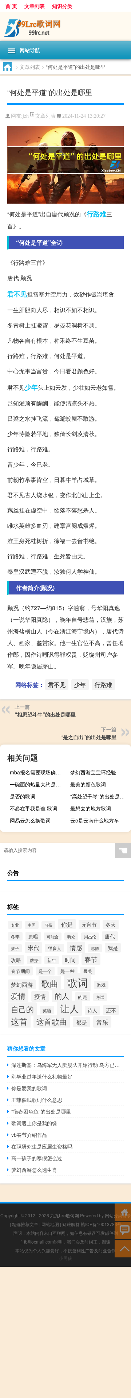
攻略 (16, 959)
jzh (26, 116)
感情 (95, 948)
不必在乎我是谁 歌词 (33, 808)
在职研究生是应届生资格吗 (41, 1146)
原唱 (33, 936)
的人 (62, 995)
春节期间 (20, 970)
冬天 (111, 924)
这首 (19, 1021)
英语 (47, 1010)
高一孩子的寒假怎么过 (36, 1158)
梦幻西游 (22, 984)
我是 (113, 947)
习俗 (48, 925)
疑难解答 (71, 1224)
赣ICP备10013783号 (101, 1224)
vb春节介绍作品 (29, 1134)
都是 (81, 1022)
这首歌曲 (51, 1021)
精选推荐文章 (25, 1224)
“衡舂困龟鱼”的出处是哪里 (41, 1111)
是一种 (67, 971)
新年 (51, 960)
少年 (31, 387)
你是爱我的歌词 (29, 1088)
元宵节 (89, 924)
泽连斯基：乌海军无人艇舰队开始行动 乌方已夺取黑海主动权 (67, 1064)
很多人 (54, 948)
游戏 (101, 985)
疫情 (40, 996)
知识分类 (62, 5)
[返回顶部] (123, 1248)
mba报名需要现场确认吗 (38, 772)
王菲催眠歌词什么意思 (36, 1099)
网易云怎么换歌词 (30, 820)
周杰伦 (90, 936)
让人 (69, 1008)
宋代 (33, 947)
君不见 (17, 294)
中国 (32, 925)
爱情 (18, 995)
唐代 (110, 936)
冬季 (15, 936)
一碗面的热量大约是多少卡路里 (39, 784)
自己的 (22, 1009)
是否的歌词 (22, 796)
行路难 (96, 214)
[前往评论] (123, 1230)
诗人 (92, 1010)
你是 (67, 924)
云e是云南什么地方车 (94, 820)
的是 (82, 996)
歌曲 (49, 983)
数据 (34, 960)
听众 (71, 936)
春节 (91, 959)
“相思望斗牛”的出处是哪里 (45, 714)
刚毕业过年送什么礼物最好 (41, 1076)
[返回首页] (123, 1211)
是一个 (45, 971)
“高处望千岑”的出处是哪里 (99, 796)
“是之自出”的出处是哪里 (88, 737)
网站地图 (50, 1224)
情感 (76, 947)
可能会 (53, 936)
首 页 (11, 5)
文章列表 (34, 5)
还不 (111, 1010)
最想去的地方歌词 (90, 808)
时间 (70, 959)
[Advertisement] (65, 1332)
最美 (87, 971)
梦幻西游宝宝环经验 (93, 772)
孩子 (15, 948)
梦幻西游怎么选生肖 (34, 1169)
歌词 (77, 982)
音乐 (102, 1021)
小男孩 (65, 1258)
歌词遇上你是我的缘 (34, 1123)
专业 (15, 925)
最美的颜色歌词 (88, 784)
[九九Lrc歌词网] (65, 26)
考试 (100, 997)
